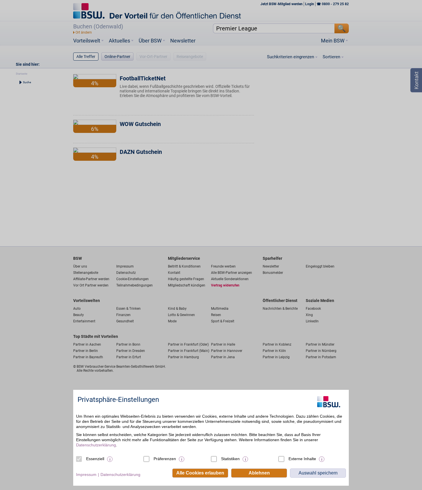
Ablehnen (259, 472)
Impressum (86, 474)
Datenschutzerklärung (96, 445)
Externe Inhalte (302, 458)
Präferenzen (165, 458)
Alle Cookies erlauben (200, 472)
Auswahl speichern (318, 472)
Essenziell (95, 458)
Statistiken (230, 458)
